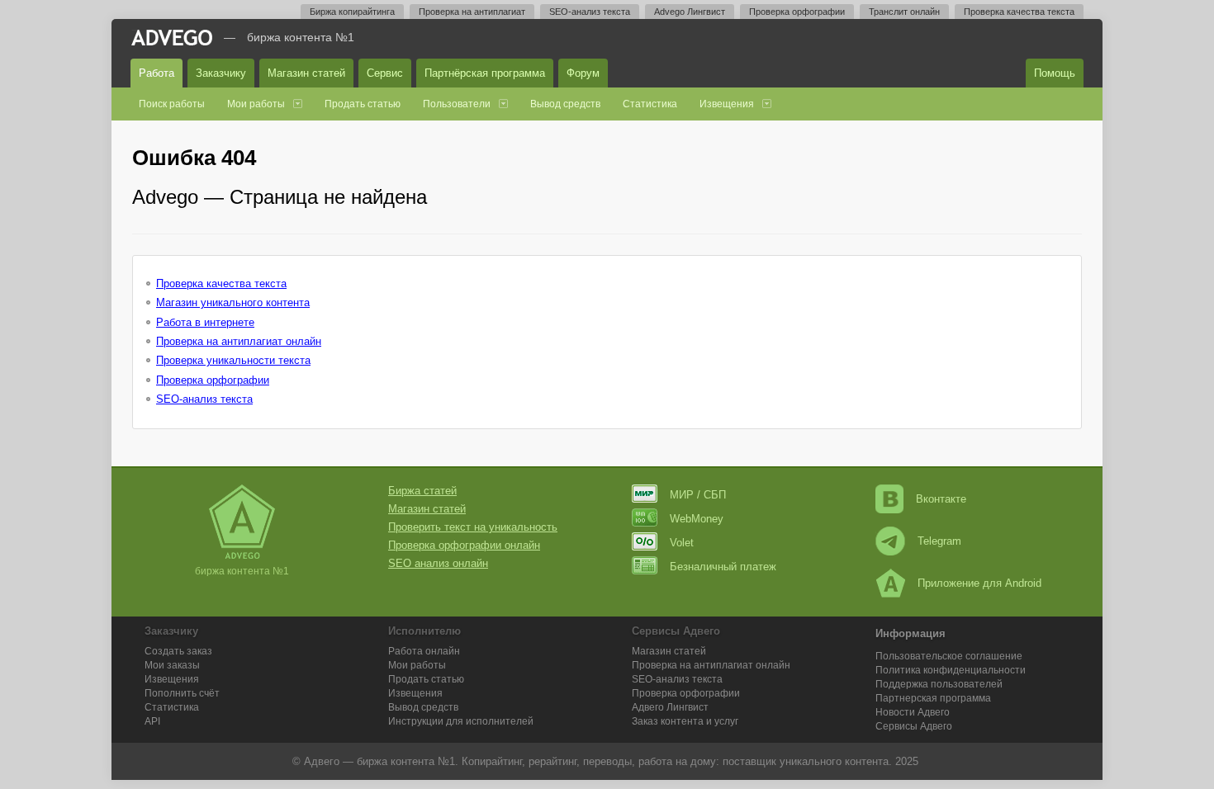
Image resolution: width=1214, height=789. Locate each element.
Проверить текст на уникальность (472, 527)
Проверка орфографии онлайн (464, 545)
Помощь (1054, 73)
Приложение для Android (979, 583)
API (152, 721)
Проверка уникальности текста (233, 360)
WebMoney (696, 519)
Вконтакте (941, 499)
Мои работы (256, 104)
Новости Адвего (912, 712)
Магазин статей (306, 73)
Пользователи (457, 104)
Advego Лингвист (689, 12)
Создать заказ (178, 651)
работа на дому (677, 761)
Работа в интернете (205, 322)
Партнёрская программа (484, 73)
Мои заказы (172, 665)
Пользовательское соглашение (948, 656)
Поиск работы (172, 104)
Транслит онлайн (904, 12)
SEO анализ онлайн (438, 563)
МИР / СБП (698, 495)
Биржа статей (422, 490)
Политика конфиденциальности (950, 670)
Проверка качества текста (1019, 12)
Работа (156, 73)
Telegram (939, 541)
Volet (682, 542)
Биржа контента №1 (300, 37)
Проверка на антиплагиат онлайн (238, 341)
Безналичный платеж (723, 566)
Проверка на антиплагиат (472, 12)
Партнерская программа (933, 698)
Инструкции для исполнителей (460, 721)
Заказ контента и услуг (685, 721)
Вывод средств (565, 104)
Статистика (650, 104)
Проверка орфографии (797, 12)
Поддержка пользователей (939, 684)
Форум (583, 73)
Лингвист (670, 707)
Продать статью (363, 104)
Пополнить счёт (182, 693)
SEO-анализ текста (589, 12)
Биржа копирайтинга (352, 12)
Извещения (726, 104)
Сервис (385, 73)
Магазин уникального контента (233, 302)
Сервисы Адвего (913, 726)
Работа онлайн (424, 651)
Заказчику (221, 73)
